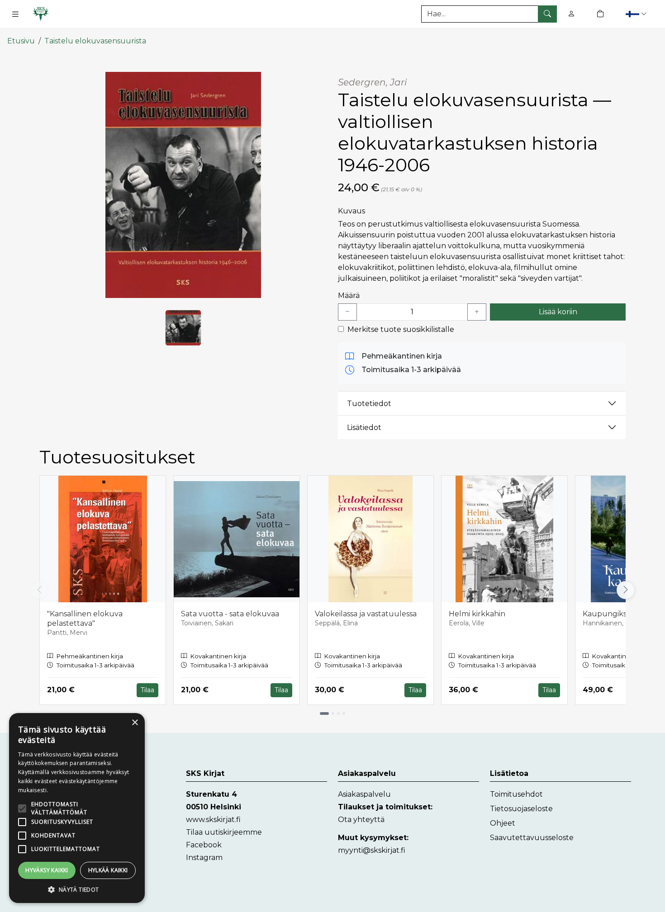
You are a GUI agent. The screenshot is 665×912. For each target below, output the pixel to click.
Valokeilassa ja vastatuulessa (366, 614)
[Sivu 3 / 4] (338, 713)
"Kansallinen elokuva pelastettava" (85, 619)
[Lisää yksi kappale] (476, 312)
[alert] (77, 808)
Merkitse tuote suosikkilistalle (400, 329)
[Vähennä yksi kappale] (347, 312)
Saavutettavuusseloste (532, 837)
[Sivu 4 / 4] (343, 713)
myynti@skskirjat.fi (371, 850)
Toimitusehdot (516, 794)
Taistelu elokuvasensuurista (95, 41)
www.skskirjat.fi (213, 819)
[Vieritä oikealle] (628, 590)
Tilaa (147, 690)
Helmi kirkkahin (477, 614)
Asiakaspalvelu (364, 794)
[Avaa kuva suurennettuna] (183, 185)
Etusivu (21, 41)
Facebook (204, 845)
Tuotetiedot (369, 403)
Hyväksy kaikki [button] (46, 870)
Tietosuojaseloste (521, 808)
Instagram (204, 857)
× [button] (134, 722)
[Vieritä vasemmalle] (39, 590)
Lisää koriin (558, 311)
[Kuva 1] (183, 328)
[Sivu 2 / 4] (333, 713)
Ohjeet (502, 823)
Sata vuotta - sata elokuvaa (230, 614)
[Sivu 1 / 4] (324, 713)
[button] (637, 13)
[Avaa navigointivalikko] (15, 14)
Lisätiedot (364, 427)
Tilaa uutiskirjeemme (224, 832)
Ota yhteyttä (361, 819)
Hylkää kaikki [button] (108, 870)
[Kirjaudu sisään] (571, 13)
